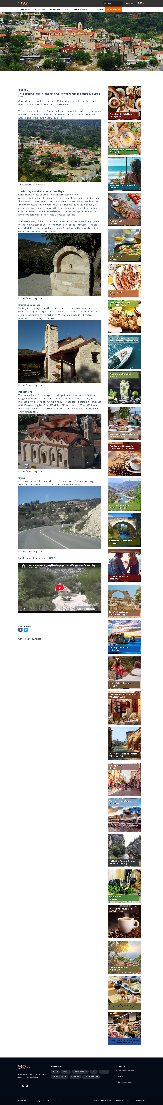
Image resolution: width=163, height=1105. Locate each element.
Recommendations (80, 9)
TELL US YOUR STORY (113, 9)
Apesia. (59, 117)
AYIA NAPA (104, 1072)
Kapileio (22, 117)
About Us (129, 1101)
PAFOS (94, 1072)
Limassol (44, 101)
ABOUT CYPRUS (25, 9)
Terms (95, 1101)
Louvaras (96, 111)
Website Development (55, 1101)
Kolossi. (78, 194)
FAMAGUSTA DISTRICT (91, 1077)
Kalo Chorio (43, 114)
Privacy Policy (106, 1101)
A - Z (66, 9)
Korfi (70, 114)
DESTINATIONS (55, 9)
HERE (52, 558)
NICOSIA (55, 1072)
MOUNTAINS (75, 1077)
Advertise (119, 1101)
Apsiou (50, 111)
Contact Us (140, 1101)
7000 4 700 (122, 1076)
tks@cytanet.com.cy (125, 1082)
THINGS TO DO (40, 9)
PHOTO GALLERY (97, 9)
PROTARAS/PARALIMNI (60, 1077)
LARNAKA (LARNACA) (80, 1072)
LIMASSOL (66, 1072)
